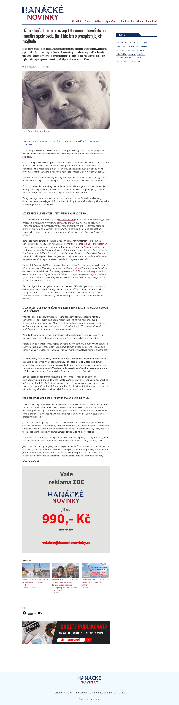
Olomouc (43, 141)
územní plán (28, 145)
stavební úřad (94, 141)
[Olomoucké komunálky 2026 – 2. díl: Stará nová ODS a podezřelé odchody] (36, 570)
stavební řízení (80, 141)
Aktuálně (76, 21)
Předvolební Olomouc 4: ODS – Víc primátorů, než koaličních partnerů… (95, 582)
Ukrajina (143, 43)
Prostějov (121, 54)
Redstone (67, 141)
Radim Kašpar (55, 141)
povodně (130, 50)
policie (139, 58)
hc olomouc (123, 61)
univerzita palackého (138, 46)
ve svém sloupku (66, 219)
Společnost (112, 21)
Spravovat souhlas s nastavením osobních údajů (102, 692)
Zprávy (88, 21)
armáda (141, 54)
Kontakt (57, 692)
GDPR (69, 692)
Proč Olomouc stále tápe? (85, 271)
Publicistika (127, 21)
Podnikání (151, 21)
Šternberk (136, 62)
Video (140, 21)
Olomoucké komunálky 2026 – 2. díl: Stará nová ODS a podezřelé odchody (35, 582)
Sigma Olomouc (125, 57)
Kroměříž (141, 50)
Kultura (99, 21)
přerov (120, 50)
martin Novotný (30, 141)
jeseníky (132, 54)
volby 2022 (121, 46)
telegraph (133, 43)
